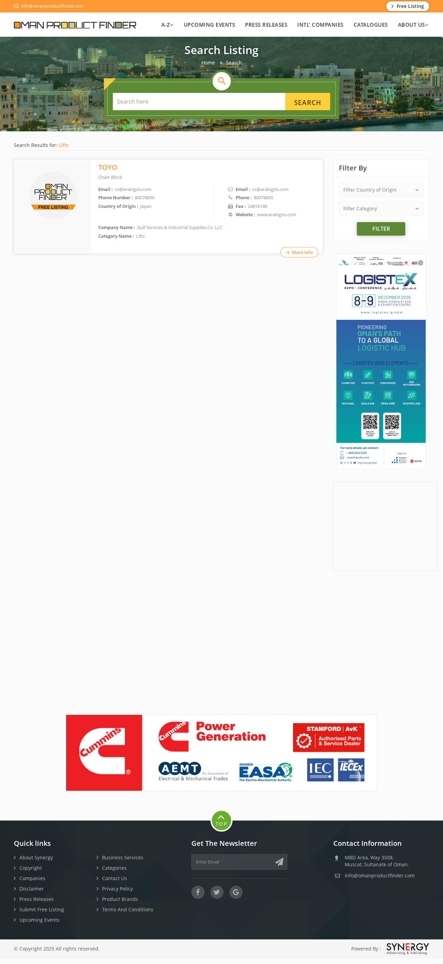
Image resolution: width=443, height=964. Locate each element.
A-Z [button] (165, 24)
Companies (32, 878)
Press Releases (266, 24)
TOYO (107, 167)
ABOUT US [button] (411, 24)
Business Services (122, 857)
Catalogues (371, 24)
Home (208, 62)
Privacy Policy (117, 888)
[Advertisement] (385, 525)
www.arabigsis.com (276, 214)
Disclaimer (31, 888)
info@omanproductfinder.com (52, 6)
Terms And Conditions (127, 909)
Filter (381, 229)
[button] (381, 190)
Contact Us (114, 878)
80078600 (263, 197)
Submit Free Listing (41, 909)
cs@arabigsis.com (270, 189)
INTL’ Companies (320, 24)
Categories (114, 868)
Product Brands (120, 899)
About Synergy (36, 857)
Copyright (30, 868)
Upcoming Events (209, 24)
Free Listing (409, 6)
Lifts (64, 145)
